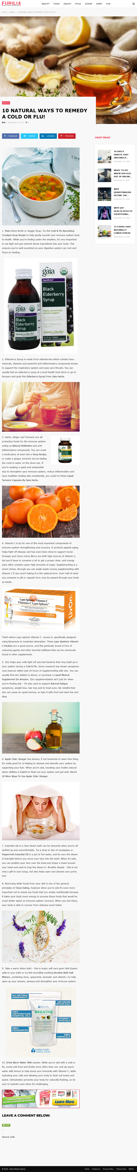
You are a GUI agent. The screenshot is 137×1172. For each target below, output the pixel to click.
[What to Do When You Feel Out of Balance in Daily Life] (104, 175)
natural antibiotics (22, 445)
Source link (8, 1137)
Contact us (96, 1169)
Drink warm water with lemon (23, 1062)
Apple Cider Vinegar (15, 759)
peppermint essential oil (15, 854)
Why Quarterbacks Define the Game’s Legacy (122, 192)
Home (4, 12)
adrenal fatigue (59, 683)
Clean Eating (22, 888)
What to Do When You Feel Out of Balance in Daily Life (123, 173)
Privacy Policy (108, 1169)
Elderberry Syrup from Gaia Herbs (45, 376)
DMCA (131, 1169)
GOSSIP (88, 4)
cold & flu (31, 666)
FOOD (57, 4)
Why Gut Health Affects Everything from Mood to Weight (123, 211)
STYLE (78, 4)
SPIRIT (99, 4)
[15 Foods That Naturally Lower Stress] (104, 231)
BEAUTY (46, 4)
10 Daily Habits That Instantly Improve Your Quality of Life (123, 154)
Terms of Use (121, 1169)
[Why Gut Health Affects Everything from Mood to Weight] (104, 212)
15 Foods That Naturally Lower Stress (122, 229)
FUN (108, 4)
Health (11, 12)
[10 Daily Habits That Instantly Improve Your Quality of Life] (104, 156)
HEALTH (67, 4)
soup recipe (39, 454)
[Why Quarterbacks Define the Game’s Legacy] (104, 194)
